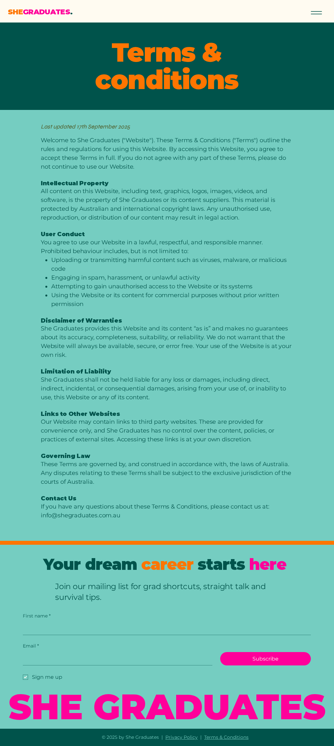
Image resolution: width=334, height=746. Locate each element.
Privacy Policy (181, 737)
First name (37, 616)
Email (31, 646)
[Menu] (316, 13)
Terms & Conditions (226, 737)
